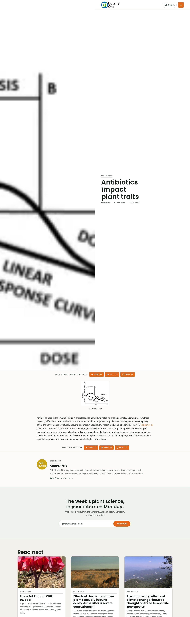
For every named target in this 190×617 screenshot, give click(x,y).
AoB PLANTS (106, 175)
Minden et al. (147, 425)
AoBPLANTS (105, 202)
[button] (181, 5)
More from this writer (61, 478)
